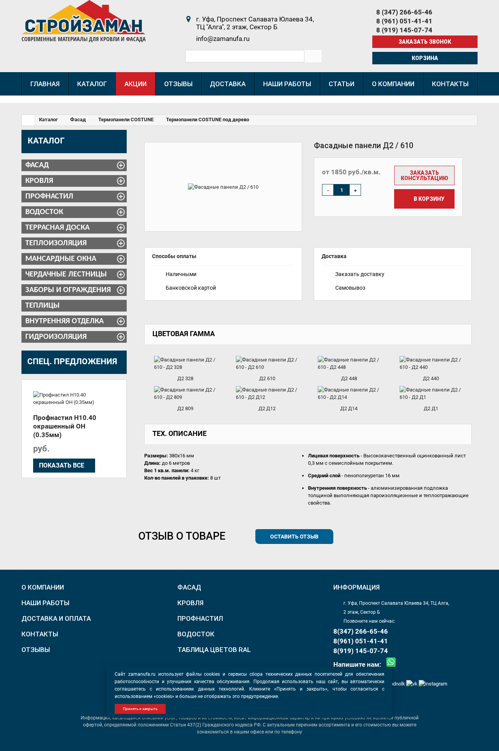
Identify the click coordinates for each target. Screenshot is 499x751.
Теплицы (42, 306)
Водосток (44, 212)
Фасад (37, 165)
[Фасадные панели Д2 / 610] (223, 186)
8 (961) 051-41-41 (404, 21)
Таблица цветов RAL (214, 650)
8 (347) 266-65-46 (404, 12)
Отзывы (35, 650)
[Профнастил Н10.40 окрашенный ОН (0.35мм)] (74, 398)
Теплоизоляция (56, 243)
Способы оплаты (174, 256)
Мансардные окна (60, 259)
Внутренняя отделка (64, 321)
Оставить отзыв (294, 536)
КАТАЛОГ (46, 140)
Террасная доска (57, 228)
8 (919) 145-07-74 (404, 30)
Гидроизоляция (56, 337)
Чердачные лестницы (66, 274)
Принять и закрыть (140, 709)
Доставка (334, 256)
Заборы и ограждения (68, 290)
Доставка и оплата (56, 618)
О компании (42, 587)
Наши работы (45, 603)
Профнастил (49, 196)
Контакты (39, 634)
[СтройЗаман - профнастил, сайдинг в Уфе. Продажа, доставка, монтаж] (83, 21)
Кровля (39, 181)
